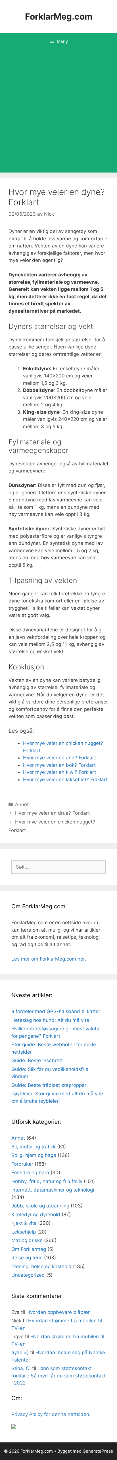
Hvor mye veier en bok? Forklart (59, 765)
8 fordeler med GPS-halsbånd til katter (55, 1011)
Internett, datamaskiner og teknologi (52, 1190)
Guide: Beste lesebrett (37, 1060)
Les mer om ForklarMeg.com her (48, 959)
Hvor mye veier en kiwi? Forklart (59, 772)
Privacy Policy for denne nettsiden (50, 1414)
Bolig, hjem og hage (33, 1155)
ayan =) (20, 1352)
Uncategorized (28, 1275)
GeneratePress (98, 1451)
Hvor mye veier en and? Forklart (59, 758)
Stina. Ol (21, 1368)
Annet (22, 804)
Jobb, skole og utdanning (40, 1206)
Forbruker (22, 1164)
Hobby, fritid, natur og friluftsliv (46, 1181)
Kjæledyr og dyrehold (35, 1214)
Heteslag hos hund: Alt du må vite (50, 1020)
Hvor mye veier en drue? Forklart (52, 813)
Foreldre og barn (30, 1172)
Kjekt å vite (24, 1223)
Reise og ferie (27, 1258)
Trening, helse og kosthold (41, 1266)
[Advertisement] (58, 111)
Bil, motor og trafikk (33, 1147)
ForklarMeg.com (58, 16)
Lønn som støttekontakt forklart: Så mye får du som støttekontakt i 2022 (58, 1376)
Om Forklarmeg (28, 1249)
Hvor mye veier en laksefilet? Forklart (65, 779)
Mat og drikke (27, 1240)
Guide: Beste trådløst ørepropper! (49, 1085)
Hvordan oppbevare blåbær (58, 1312)
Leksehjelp (23, 1232)
